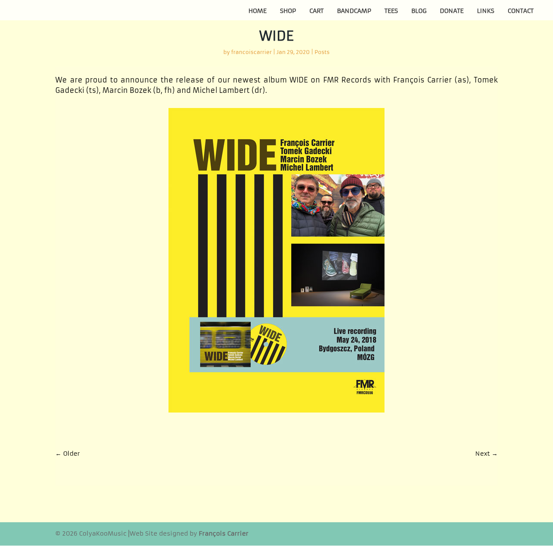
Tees (391, 11)
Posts (322, 52)
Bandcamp (354, 11)
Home (257, 11)
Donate (452, 11)
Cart (316, 11)
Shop (288, 11)
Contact (521, 11)
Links (485, 11)
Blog (418, 11)
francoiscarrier (251, 52)
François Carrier (223, 533)
